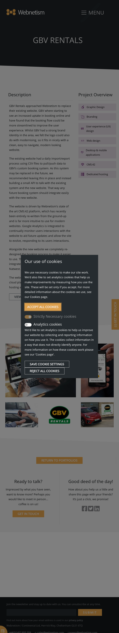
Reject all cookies (44, 371)
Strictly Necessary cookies (54, 316)
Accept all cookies (42, 307)
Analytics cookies (47, 324)
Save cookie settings (47, 364)
